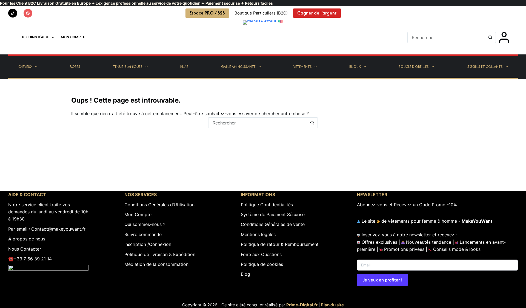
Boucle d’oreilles (414, 66)
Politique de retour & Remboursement (280, 244)
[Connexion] (504, 37)
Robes (75, 66)
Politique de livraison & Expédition (159, 254)
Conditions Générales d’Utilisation (159, 204)
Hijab (184, 66)
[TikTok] (12, 13)
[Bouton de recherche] (490, 37)
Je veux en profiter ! (382, 280)
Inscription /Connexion (147, 244)
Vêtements (302, 66)
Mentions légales (258, 234)
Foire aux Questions (261, 254)
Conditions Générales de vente (273, 224)
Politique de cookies (262, 264)
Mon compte (73, 37)
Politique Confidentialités (267, 204)
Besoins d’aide (35, 37)
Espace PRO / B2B (207, 13)
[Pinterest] (28, 13)
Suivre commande (143, 234)
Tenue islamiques (127, 66)
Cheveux (25, 66)
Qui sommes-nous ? (144, 224)
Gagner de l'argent (317, 13)
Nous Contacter (24, 249)
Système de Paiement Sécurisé (273, 214)
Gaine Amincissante (238, 66)
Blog (245, 274)
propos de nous (26, 239)
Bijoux (355, 66)
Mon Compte (137, 214)
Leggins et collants (485, 66)
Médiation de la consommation (156, 264)
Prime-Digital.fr (302, 304)
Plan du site (332, 304)
